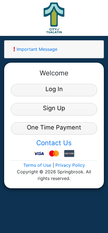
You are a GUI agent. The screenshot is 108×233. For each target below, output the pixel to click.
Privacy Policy (70, 165)
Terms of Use (37, 165)
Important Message (36, 49)
